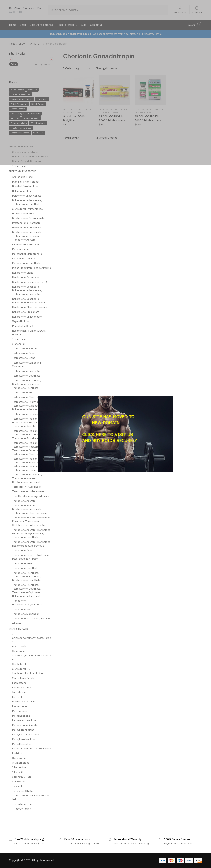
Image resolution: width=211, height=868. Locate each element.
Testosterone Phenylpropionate (30, 397)
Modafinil (17, 753)
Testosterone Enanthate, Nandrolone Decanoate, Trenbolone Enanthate (26, 384)
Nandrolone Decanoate (25, 277)
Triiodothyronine (21, 808)
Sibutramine (19, 767)
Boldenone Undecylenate (26, 195)
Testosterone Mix (22, 392)
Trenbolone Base (22, 550)
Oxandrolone (19, 758)
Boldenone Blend (22, 191)
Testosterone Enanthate (26, 375)
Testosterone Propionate (26, 414)
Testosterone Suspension (26, 486)
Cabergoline (19, 651)
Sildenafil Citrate (21, 776)
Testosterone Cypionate (26, 371)
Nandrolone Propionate (25, 311)
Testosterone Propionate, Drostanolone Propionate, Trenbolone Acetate (27, 422)
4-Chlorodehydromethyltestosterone (31, 638)
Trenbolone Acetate (24, 500)
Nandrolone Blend (22, 272)
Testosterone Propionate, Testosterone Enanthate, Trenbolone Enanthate (27, 434)
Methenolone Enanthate (26, 263)
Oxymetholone (20, 321)
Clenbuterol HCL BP (23, 668)
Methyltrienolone (22, 744)
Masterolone (19, 706)
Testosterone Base (23, 353)
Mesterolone (19, 711)
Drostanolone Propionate (26, 227)
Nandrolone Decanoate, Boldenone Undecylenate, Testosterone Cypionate (27, 290)
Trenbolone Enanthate (25, 568)
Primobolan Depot (22, 326)
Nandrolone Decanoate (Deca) (29, 282)
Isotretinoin (19, 692)
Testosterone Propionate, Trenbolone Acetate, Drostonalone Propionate (27, 478)
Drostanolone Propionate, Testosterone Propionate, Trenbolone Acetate (27, 236)
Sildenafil (17, 772)
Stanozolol (18, 343)
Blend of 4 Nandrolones (26, 181)
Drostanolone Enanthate (26, 222)
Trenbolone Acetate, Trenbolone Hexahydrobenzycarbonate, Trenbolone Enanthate (31, 533)
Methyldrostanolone (23, 739)
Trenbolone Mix (21, 609)
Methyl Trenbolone (23, 729)
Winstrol (17, 623)
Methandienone (21, 249)
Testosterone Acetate (25, 348)
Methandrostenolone (24, 258)
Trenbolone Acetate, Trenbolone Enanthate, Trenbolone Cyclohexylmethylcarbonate (31, 521)
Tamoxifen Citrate (22, 790)
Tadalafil (17, 786)
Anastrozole (19, 646)
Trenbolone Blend (22, 563)
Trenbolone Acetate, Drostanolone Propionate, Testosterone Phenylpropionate (30, 509)
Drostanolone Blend (23, 213)
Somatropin (19, 166)
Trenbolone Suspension (25, 613)
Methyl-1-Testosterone (25, 734)
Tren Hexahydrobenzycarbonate (30, 496)
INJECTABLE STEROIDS (22, 171)
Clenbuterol (19, 664)
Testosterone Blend (23, 357)
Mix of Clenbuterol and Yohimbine (31, 267)
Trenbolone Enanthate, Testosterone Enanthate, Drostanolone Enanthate (26, 576)
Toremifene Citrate (23, 804)
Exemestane (19, 682)
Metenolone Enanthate (25, 244)
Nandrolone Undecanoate (27, 316)
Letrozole (17, 697)
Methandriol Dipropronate (27, 253)
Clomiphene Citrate (23, 678)
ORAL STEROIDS (18, 628)
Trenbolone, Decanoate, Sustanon (31, 618)
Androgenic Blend (22, 176)
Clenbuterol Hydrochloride (27, 208)
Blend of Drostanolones (26, 186)
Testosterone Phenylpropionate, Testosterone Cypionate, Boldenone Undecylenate (31, 405)
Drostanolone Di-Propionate (28, 218)
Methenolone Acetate (25, 725)
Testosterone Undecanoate (28, 491)
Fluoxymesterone (22, 687)
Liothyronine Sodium (23, 701)
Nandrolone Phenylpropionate (29, 307)
